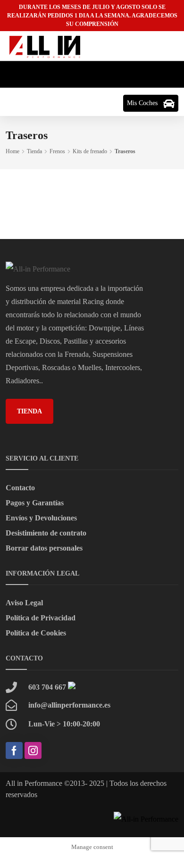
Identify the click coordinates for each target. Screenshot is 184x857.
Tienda (34, 151)
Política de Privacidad (40, 618)
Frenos (57, 151)
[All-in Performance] (44, 46)
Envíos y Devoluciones (41, 518)
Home (12, 151)
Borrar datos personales (44, 548)
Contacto (20, 488)
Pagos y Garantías (35, 503)
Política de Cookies (36, 633)
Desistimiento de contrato (46, 533)
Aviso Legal (24, 603)
